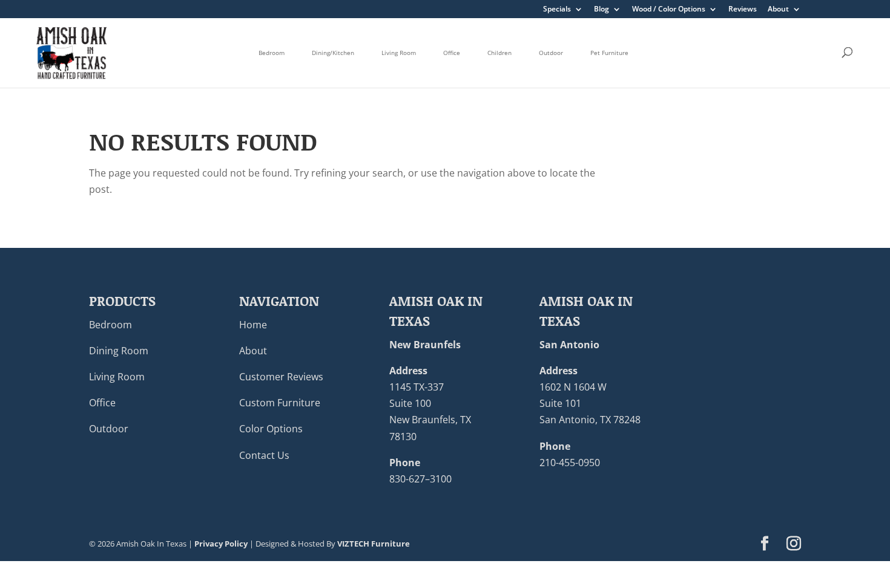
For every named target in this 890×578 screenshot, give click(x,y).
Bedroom (272, 52)
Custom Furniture (279, 402)
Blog (601, 9)
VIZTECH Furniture (373, 543)
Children (499, 52)
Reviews (742, 9)
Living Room (398, 52)
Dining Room (118, 350)
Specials (557, 9)
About (778, 9)
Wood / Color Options (668, 9)
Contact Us (264, 455)
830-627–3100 (420, 478)
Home (253, 324)
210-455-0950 (569, 462)
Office (451, 52)
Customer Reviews (281, 376)
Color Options (271, 428)
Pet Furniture (609, 52)
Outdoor (551, 52)
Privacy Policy (221, 543)
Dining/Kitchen (333, 52)
